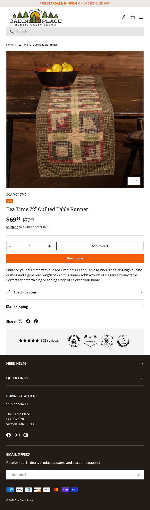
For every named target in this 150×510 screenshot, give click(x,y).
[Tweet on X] (20, 321)
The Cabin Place (24, 500)
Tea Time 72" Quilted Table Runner (37, 44)
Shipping (12, 227)
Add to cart (100, 246)
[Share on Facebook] (28, 321)
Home (9, 44)
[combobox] (75, 31)
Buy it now (75, 258)
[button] (133, 17)
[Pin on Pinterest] (36, 321)
